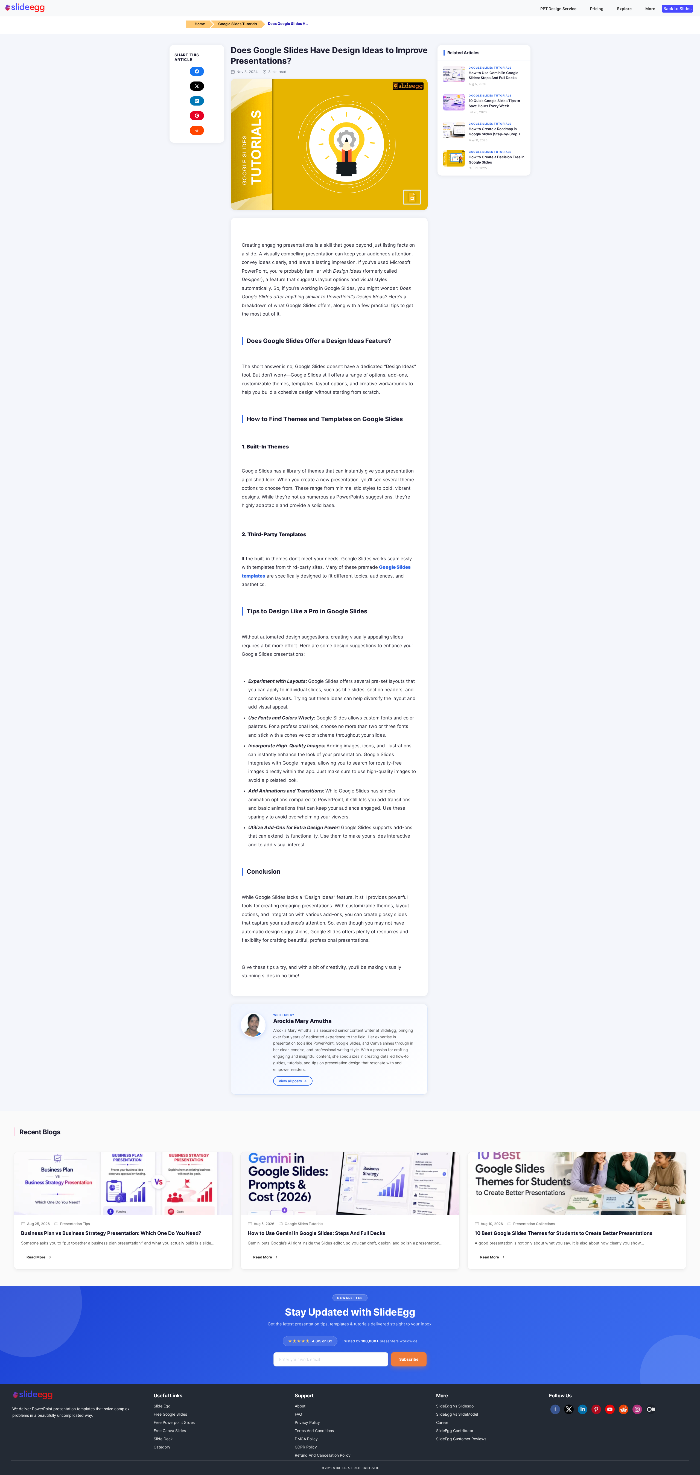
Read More (36, 1257)
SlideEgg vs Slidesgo (455, 1406)
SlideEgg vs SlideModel (457, 1414)
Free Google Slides (170, 1414)
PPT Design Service (558, 8)
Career (442, 1422)
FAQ (298, 1414)
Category (162, 1447)
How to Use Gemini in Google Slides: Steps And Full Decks (316, 1233)
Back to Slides (677, 8)
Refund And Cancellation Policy (323, 1455)
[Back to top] (685, 1463)
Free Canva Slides (170, 1430)
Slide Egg (162, 1406)
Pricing (596, 8)
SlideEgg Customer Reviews (461, 1438)
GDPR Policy (306, 1447)
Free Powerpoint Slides (174, 1422)
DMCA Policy (306, 1438)
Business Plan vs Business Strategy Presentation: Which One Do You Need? (111, 1233)
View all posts (290, 1081)
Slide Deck (163, 1438)
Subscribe (408, 1359)
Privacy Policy (307, 1422)
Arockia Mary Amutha (302, 1021)
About (300, 1406)
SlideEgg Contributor (454, 1430)
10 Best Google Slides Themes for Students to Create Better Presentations (563, 1233)
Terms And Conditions (314, 1430)
